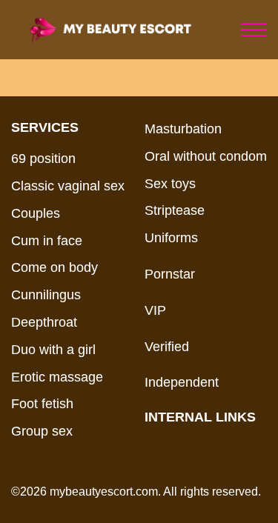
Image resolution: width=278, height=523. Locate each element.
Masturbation (183, 128)
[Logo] (124, 29)
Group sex (42, 431)
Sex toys (170, 183)
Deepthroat (44, 322)
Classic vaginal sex (68, 186)
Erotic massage (57, 377)
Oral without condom (206, 156)
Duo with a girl (53, 349)
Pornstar (170, 274)
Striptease (175, 210)
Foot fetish (42, 403)
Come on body (54, 267)
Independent (182, 382)
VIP (155, 310)
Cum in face (46, 240)
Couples (35, 213)
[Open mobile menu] (254, 29)
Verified (167, 346)
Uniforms (171, 237)
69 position (43, 158)
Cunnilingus (46, 294)
